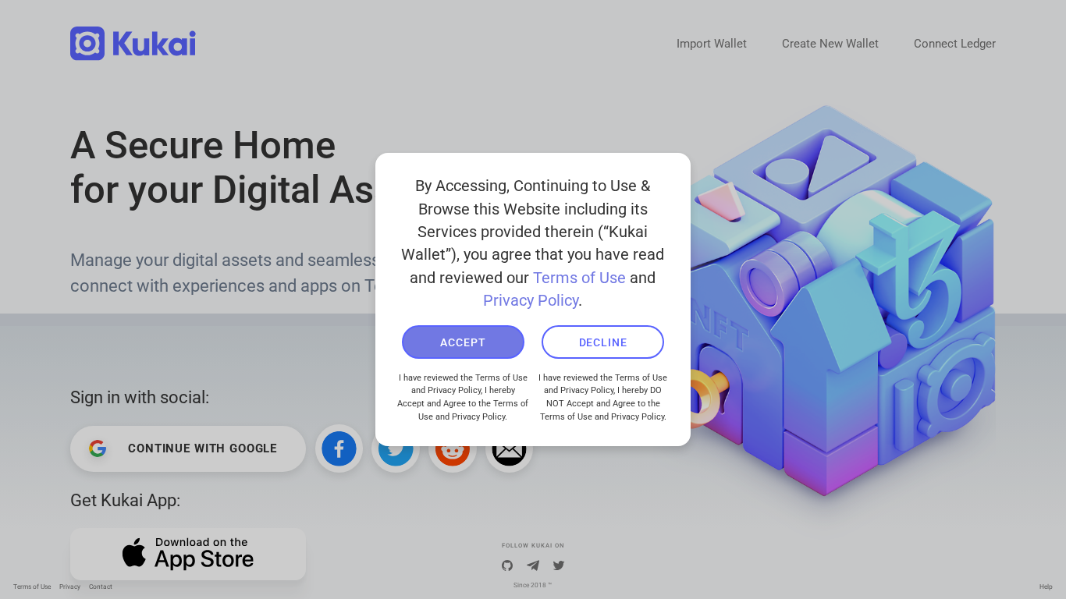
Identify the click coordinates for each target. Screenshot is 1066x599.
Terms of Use (579, 278)
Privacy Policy (530, 301)
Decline (603, 342)
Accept (462, 342)
